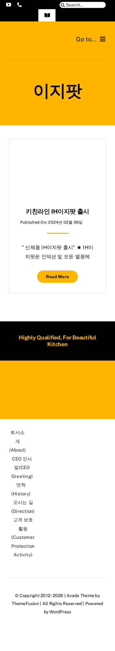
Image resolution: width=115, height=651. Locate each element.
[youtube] (8, 4)
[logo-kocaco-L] (33, 36)
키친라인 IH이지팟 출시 (57, 211)
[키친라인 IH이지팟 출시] (57, 154)
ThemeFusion (25, 603)
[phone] (19, 4)
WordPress (60, 611)
